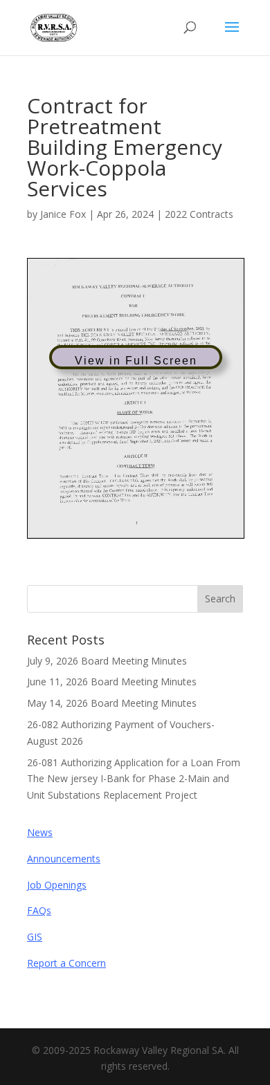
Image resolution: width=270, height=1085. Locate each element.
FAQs (39, 910)
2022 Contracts (199, 214)
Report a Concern (66, 963)
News (40, 832)
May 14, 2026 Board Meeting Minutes (112, 703)
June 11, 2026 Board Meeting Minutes (112, 681)
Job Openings (57, 884)
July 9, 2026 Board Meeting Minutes (107, 660)
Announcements (63, 858)
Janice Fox (63, 214)
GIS (34, 936)
